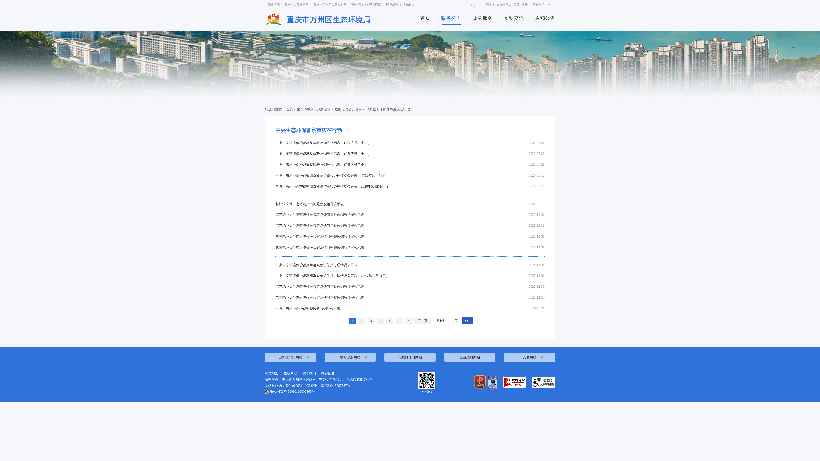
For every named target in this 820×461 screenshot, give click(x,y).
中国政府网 (272, 4)
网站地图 (271, 373)
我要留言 (328, 373)
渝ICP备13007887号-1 (337, 385)
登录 (517, 4)
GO (467, 320)
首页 (425, 18)
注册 (525, 4)
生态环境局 (305, 109)
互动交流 (514, 18)
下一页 (422, 320)
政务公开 (451, 18)
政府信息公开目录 (348, 109)
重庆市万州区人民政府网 (329, 4)
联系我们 (309, 373)
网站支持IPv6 (541, 4)
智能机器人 (503, 4)
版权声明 (290, 373)
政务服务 (482, 18)
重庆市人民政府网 (297, 4)
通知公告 (545, 18)
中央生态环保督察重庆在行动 (388, 109)
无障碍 (489, 4)
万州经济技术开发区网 (366, 4)
